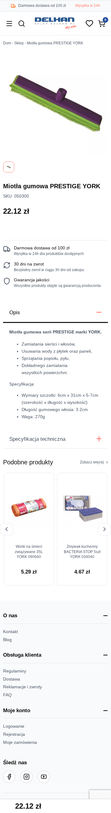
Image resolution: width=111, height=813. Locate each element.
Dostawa (11, 679)
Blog (7, 639)
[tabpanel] (55, 376)
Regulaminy (14, 671)
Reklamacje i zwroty (22, 687)
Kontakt (10, 631)
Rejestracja (14, 734)
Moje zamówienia (20, 742)
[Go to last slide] (7, 529)
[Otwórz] (9, 23)
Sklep (19, 43)
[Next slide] (104, 529)
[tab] (55, 313)
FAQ (7, 695)
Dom (7, 43)
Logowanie (13, 726)
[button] (55, 616)
